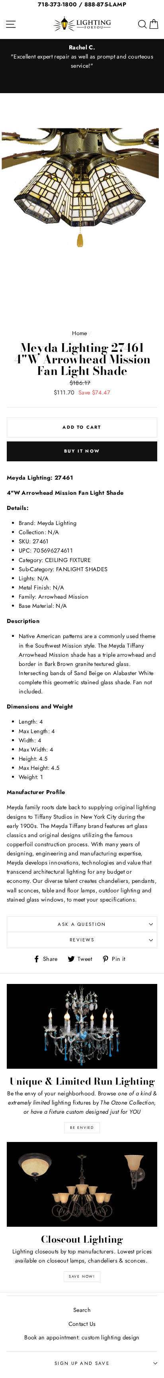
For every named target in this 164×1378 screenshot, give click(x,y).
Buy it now (82, 451)
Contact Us (82, 1324)
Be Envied (82, 1127)
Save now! (82, 1276)
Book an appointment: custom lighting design (82, 1337)
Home (79, 333)
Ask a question (82, 924)
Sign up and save (82, 1363)
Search (82, 1310)
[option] (82, 56)
